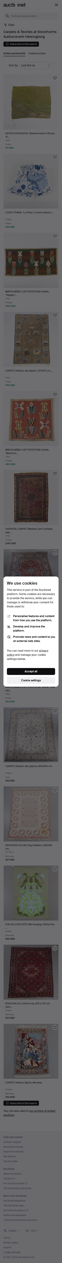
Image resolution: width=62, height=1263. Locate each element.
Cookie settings (31, 680)
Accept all (31, 671)
